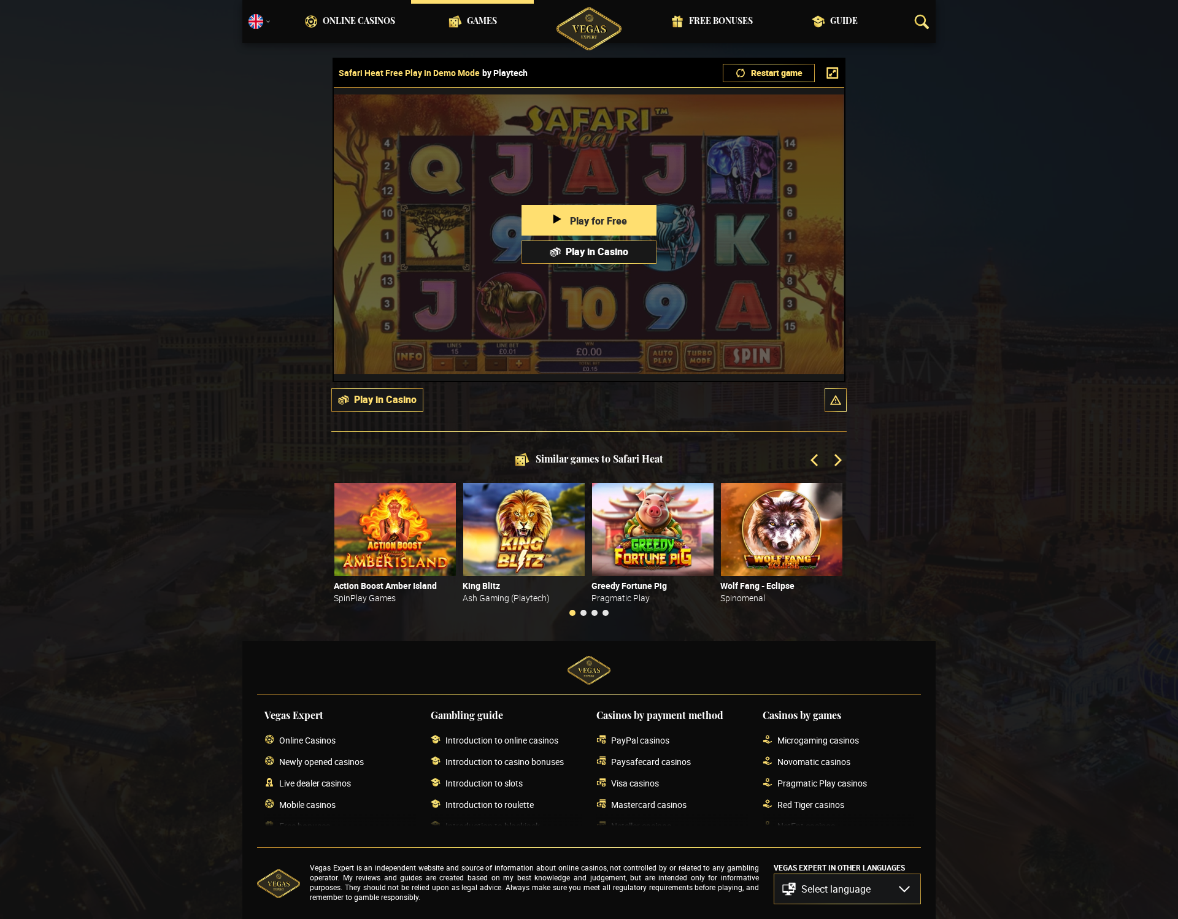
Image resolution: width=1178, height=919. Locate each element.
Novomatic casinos (813, 761)
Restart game (777, 73)
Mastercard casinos (649, 804)
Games (482, 21)
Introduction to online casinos (501, 740)
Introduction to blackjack (492, 826)
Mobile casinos (307, 804)
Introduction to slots (484, 783)
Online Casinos (359, 21)
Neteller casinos (641, 826)
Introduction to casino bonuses (504, 761)
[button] (836, 400)
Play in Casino (597, 251)
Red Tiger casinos (810, 804)
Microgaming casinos (818, 740)
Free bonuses (721, 21)
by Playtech (505, 73)
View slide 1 (572, 612)
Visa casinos (635, 783)
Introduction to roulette (489, 804)
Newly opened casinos (321, 761)
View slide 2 (583, 612)
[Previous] (815, 461)
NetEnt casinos (806, 826)
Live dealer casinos (315, 783)
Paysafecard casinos (651, 761)
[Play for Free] (395, 529)
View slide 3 (594, 612)
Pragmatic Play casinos (822, 783)
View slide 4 (605, 612)
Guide (844, 21)
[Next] (837, 461)
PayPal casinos (640, 740)
